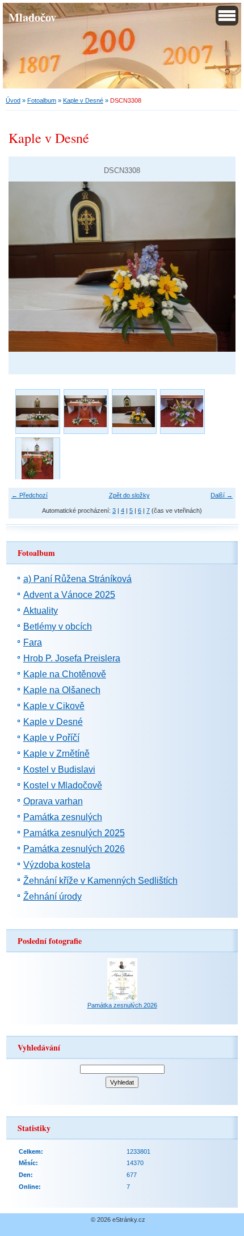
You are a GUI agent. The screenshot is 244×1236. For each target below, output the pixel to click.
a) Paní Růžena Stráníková (77, 579)
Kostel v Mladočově (62, 785)
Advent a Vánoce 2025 (69, 595)
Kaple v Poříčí (51, 738)
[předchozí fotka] (27, 267)
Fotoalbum (41, 100)
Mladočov (32, 17)
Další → (222, 495)
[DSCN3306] (182, 411)
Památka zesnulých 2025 (74, 833)
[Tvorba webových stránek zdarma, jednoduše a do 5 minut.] (149, 1220)
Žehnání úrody (52, 896)
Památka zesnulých (62, 817)
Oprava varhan (53, 801)
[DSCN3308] (133, 411)
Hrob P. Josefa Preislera (71, 658)
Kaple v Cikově (54, 706)
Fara (32, 642)
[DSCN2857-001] (37, 411)
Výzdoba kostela (56, 865)
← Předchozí (29, 495)
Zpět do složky (129, 495)
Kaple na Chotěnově (64, 674)
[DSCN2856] (85, 411)
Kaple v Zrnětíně (56, 753)
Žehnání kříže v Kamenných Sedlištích (100, 880)
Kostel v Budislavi (59, 769)
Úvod (13, 100)
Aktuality (40, 610)
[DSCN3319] (37, 459)
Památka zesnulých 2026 (74, 849)
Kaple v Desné (83, 100)
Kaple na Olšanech (61, 690)
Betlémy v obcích (57, 626)
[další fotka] (217, 267)
